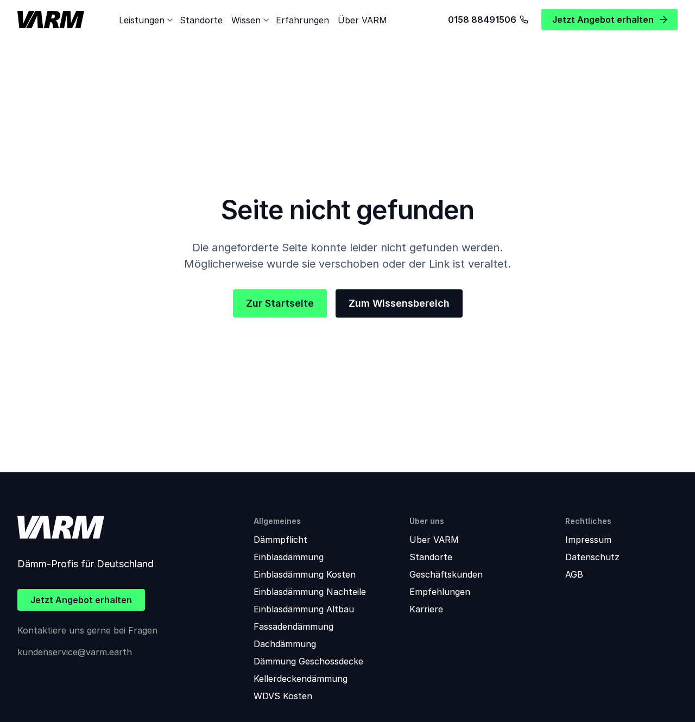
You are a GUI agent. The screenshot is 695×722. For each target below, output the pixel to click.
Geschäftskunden (446, 574)
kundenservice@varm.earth (74, 652)
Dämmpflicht (280, 539)
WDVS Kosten (283, 696)
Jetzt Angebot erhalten (81, 599)
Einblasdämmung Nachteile (310, 591)
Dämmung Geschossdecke (308, 661)
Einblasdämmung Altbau (304, 609)
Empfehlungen (439, 591)
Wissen (246, 20)
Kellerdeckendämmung (301, 678)
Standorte (201, 20)
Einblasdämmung (289, 557)
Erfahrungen (302, 20)
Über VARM (362, 20)
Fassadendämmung (293, 626)
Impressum (588, 539)
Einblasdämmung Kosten (305, 574)
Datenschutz (592, 557)
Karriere (426, 609)
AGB (574, 574)
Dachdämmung (285, 643)
